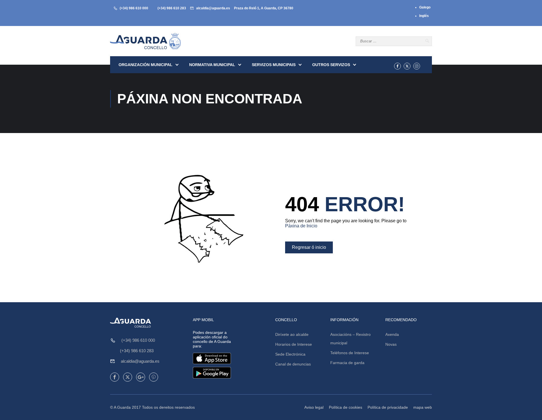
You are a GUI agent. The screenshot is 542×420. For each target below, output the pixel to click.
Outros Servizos (331, 64)
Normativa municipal (212, 64)
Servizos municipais (274, 64)
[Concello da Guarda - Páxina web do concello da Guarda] (145, 41)
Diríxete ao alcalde (292, 334)
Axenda (392, 334)
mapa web (422, 407)
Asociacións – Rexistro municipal (350, 338)
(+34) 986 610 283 (172, 8)
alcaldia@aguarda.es (213, 8)
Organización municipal (145, 64)
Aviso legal (314, 407)
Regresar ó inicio (309, 247)
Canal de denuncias (293, 364)
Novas (391, 344)
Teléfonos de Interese (349, 353)
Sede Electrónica (290, 354)
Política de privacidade (388, 407)
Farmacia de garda (347, 362)
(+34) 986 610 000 (134, 8)
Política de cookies (345, 407)
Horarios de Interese (293, 344)
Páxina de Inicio (301, 225)
